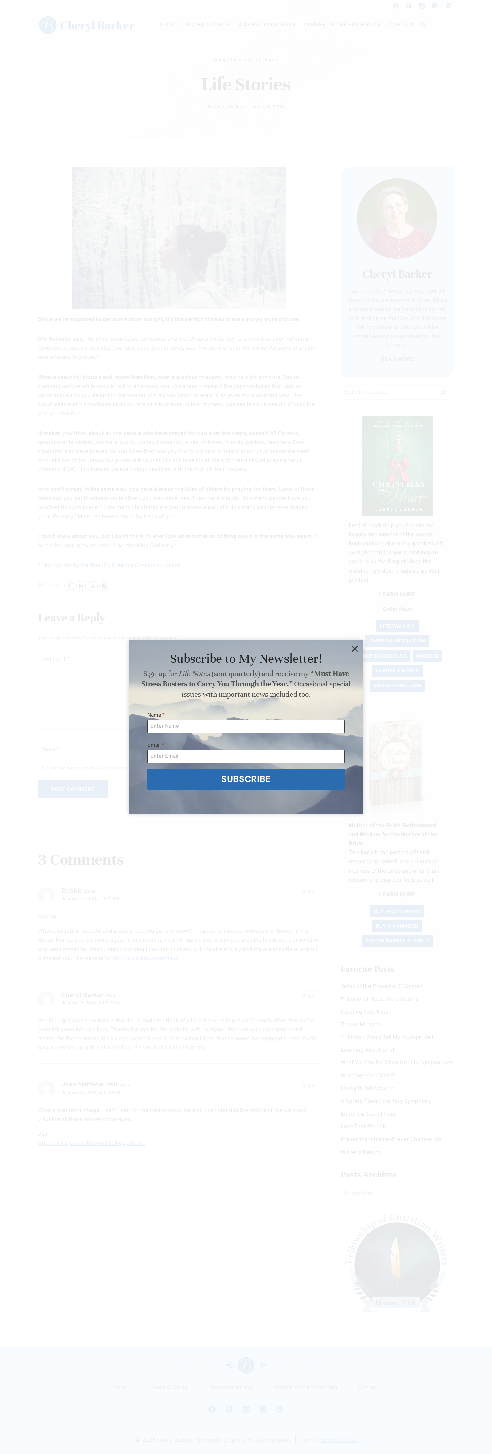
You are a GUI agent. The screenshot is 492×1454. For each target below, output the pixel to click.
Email (155, 745)
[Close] (354, 649)
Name (156, 715)
